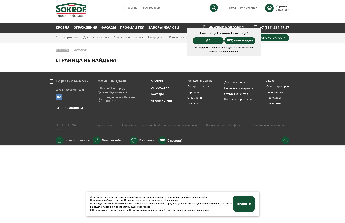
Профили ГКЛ (132, 28)
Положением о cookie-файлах (109, 210)
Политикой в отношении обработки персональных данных (163, 210)
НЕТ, (240, 40)
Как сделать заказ (199, 81)
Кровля (63, 28)
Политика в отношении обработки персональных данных (159, 125)
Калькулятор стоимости (268, 37)
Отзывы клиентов (236, 94)
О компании (195, 98)
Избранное (147, 140)
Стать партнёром (67, 37)
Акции (270, 81)
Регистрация (248, 8)
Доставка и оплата (96, 37)
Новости (193, 103)
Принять (244, 204)
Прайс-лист (273, 98)
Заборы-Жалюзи (163, 28)
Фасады (108, 28)
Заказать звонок (77, 140)
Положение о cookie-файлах (225, 125)
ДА (208, 40)
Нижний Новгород (226, 28)
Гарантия (193, 92)
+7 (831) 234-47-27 (274, 28)
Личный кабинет (114, 140)
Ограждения (85, 28)
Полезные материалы (128, 37)
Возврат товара (198, 86)
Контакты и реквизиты (184, 37)
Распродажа (156, 37)
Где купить (273, 103)
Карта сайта (104, 125)
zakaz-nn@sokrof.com (70, 90)
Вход (232, 8)
